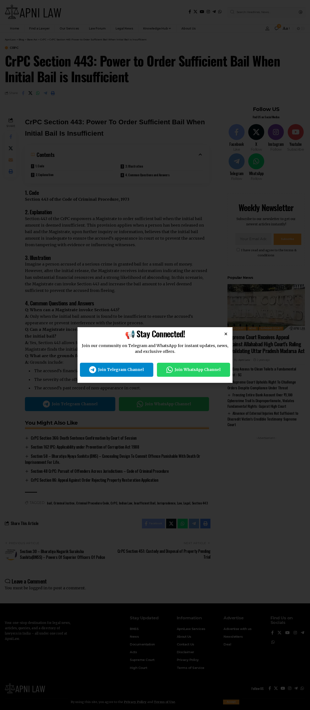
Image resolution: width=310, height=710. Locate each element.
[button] (226, 334)
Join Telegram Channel (121, 369)
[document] (155, 355)
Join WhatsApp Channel (198, 369)
